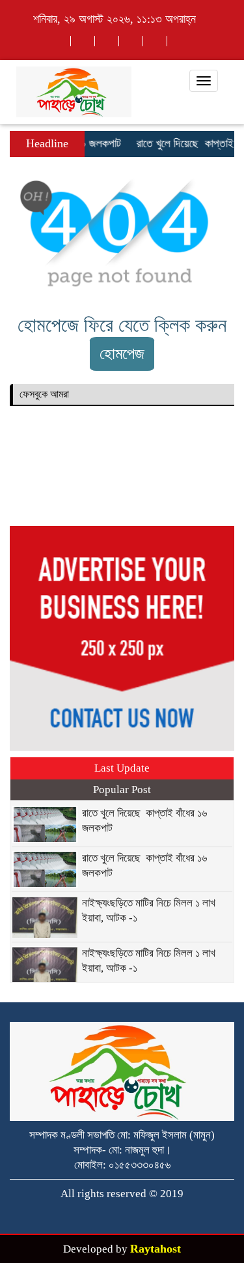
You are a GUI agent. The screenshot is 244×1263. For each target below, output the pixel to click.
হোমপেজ (122, 353)
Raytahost (155, 1248)
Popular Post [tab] (122, 789)
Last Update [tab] (122, 768)
